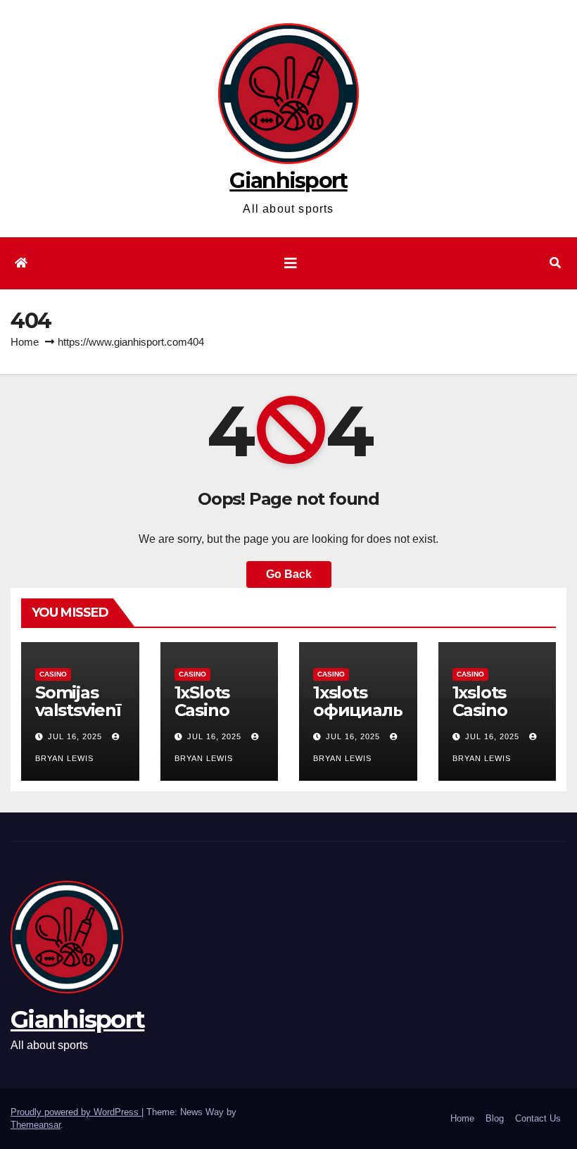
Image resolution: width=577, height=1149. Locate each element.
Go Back (289, 574)
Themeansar (36, 1124)
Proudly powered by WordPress (76, 1112)
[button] (555, 263)
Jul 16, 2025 (75, 736)
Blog (495, 1118)
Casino (53, 674)
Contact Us (538, 1118)
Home (25, 342)
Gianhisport (288, 181)
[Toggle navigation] (290, 263)
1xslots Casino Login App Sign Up (494, 718)
